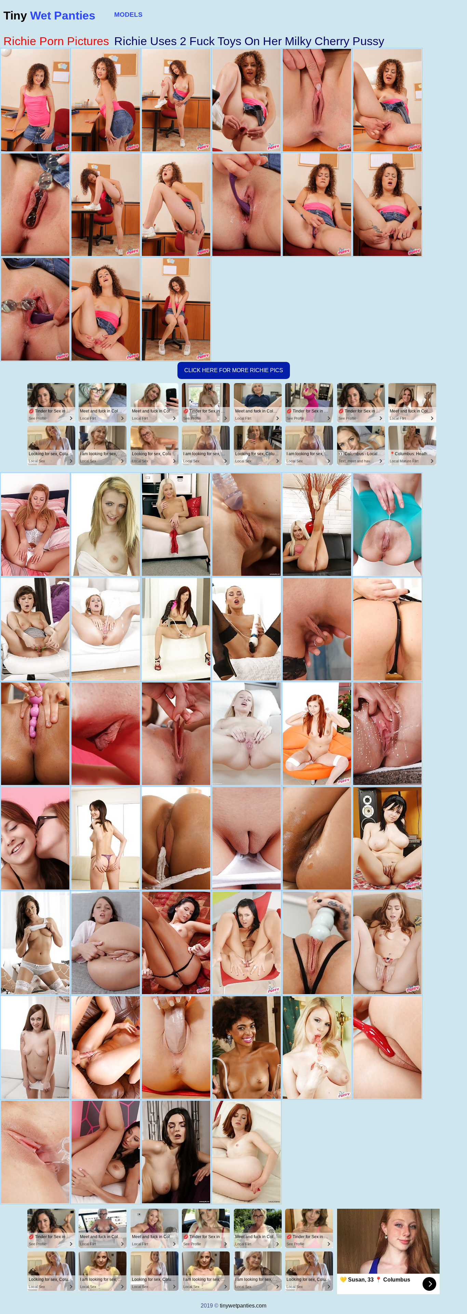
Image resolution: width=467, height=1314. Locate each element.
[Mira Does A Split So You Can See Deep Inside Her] (176, 943)
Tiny (49, 15)
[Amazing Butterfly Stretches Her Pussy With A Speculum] (35, 629)
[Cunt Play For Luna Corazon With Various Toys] (246, 1047)
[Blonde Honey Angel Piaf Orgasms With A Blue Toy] (317, 943)
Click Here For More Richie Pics (233, 370)
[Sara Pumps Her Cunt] (176, 629)
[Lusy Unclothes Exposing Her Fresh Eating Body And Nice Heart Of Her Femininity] (317, 629)
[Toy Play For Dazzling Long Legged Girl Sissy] (246, 524)
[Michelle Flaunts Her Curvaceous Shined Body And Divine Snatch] (105, 1047)
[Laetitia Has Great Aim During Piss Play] (246, 943)
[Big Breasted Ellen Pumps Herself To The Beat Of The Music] (387, 838)
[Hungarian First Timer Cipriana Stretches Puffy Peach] (35, 1152)
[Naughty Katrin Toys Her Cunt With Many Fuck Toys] (246, 629)
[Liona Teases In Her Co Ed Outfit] (176, 733)
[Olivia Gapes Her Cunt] (246, 733)
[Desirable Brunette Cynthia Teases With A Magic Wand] (176, 1152)
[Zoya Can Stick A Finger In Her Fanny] (387, 524)
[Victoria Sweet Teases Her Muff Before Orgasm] (317, 838)
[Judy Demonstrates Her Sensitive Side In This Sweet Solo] (105, 733)
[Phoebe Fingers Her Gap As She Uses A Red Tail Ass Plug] (35, 838)
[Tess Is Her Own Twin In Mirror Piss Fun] (387, 733)
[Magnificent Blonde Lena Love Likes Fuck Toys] (317, 524)
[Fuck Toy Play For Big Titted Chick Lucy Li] (35, 733)
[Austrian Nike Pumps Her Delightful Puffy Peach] (246, 838)
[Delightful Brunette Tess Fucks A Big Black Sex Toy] (35, 943)
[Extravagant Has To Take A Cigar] (317, 733)
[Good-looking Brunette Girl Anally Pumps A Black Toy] (105, 838)
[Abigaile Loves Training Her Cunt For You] (387, 943)
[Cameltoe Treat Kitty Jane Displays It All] (105, 1152)
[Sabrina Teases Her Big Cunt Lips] (105, 629)
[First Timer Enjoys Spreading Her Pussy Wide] (105, 524)
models (128, 14)
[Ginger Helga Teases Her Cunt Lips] (246, 1152)
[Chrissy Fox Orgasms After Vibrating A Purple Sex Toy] (387, 629)
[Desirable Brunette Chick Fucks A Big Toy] (35, 1047)
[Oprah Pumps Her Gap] (35, 524)
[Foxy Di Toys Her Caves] (105, 943)
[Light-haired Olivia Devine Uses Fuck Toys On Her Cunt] (176, 524)
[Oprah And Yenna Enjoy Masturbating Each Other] (176, 838)
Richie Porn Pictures (56, 41)
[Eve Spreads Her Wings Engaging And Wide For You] (176, 1047)
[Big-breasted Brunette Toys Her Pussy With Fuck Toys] (387, 1047)
